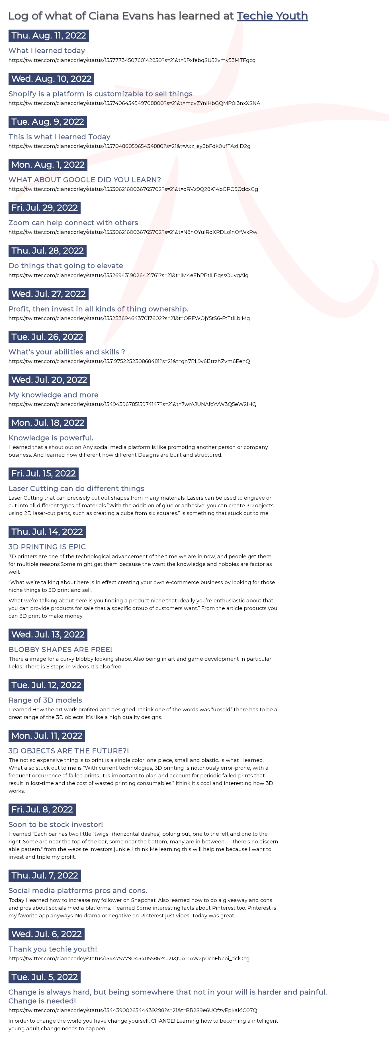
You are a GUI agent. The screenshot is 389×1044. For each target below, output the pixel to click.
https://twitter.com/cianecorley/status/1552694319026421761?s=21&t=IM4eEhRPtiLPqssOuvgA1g (129, 275)
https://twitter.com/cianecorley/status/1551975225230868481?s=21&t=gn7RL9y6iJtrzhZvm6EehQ (129, 361)
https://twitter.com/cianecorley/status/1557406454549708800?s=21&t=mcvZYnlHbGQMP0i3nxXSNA (134, 103)
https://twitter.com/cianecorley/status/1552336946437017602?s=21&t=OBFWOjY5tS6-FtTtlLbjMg (129, 318)
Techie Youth (272, 15)
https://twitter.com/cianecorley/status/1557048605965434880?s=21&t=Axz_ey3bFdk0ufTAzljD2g (130, 146)
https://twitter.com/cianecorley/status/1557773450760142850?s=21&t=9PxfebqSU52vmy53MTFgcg (132, 60)
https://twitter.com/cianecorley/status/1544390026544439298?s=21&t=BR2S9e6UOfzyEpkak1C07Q (133, 1010)
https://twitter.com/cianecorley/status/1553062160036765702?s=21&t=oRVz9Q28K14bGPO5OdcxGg (133, 189)
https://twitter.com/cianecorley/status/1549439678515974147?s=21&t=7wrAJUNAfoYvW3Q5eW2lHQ (133, 404)
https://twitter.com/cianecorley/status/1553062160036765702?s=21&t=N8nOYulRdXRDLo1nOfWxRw (133, 232)
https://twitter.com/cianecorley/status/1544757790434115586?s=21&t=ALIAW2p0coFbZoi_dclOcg (129, 959)
